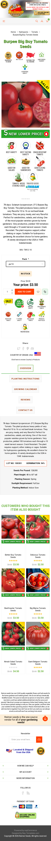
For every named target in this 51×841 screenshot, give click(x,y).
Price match (45, 292)
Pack (24, 259)
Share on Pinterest (27, 348)
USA (31, 355)
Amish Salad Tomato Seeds (13, 662)
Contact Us (25, 410)
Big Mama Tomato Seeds (38, 609)
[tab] (25, 368)
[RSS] (28, 793)
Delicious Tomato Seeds (37, 556)
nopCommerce (30, 830)
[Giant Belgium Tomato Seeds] (38, 634)
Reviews (25, 400)
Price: (23, 281)
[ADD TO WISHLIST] (38, 292)
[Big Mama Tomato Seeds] (38, 580)
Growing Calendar (25, 389)
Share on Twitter (18, 348)
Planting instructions (25, 379)
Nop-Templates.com (30, 833)
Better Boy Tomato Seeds (13, 556)
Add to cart (24, 292)
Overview (25, 368)
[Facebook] (23, 793)
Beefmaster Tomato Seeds (13, 609)
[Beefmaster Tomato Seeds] (13, 580)
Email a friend (32, 348)
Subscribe (39, 739)
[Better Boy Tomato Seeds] (13, 527)
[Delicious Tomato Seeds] (38, 527)
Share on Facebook (23, 348)
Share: (25, 343)
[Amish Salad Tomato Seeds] (13, 634)
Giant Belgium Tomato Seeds (37, 662)
